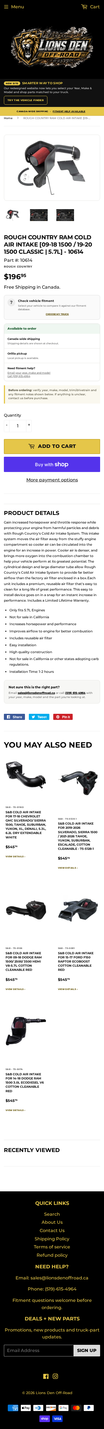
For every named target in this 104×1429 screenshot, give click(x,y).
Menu (17, 6)
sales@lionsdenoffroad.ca (36, 693)
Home (8, 118)
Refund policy (52, 1255)
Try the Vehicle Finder (25, 100)
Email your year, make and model (28, 372)
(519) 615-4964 (75, 693)
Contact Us (52, 1230)
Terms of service (52, 1247)
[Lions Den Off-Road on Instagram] (55, 1377)
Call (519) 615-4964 (18, 376)
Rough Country (18, 266)
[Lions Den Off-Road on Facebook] (46, 1377)
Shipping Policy (52, 1238)
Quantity (12, 415)
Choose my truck (57, 314)
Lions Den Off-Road (54, 1392)
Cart (94, 6)
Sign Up (87, 1350)
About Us (52, 1222)
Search (52, 1214)
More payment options (52, 480)
